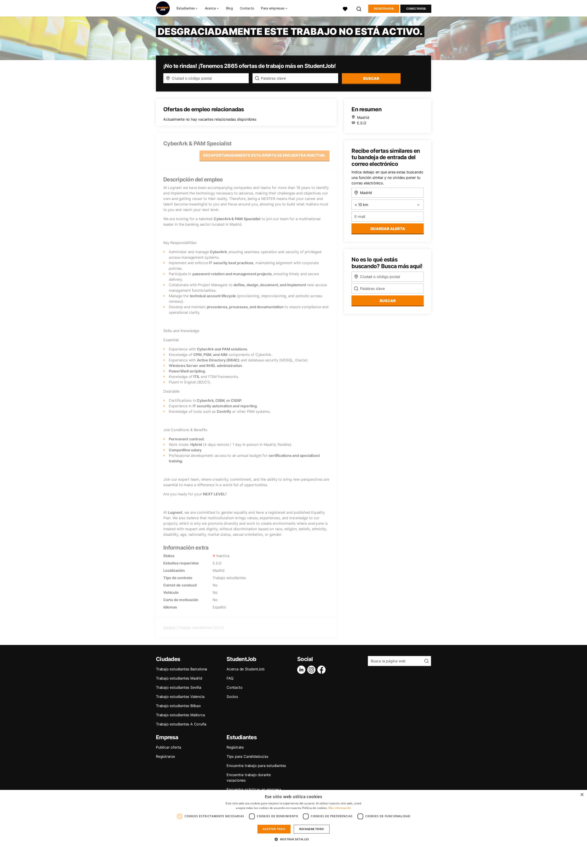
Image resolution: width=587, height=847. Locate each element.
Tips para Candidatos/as (247, 756)
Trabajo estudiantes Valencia (180, 696)
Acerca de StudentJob (246, 669)
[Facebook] (322, 670)
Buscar (371, 78)
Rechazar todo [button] (311, 829)
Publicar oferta (168, 747)
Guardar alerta (387, 228)
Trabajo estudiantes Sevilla (178, 687)
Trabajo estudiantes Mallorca (180, 715)
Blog (229, 8)
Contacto (247, 8)
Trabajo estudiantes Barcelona (181, 669)
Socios (232, 696)
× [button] (582, 795)
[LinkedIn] (302, 670)
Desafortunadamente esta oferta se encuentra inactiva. (264, 155)
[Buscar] (359, 8)
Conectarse (416, 8)
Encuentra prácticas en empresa (254, 789)
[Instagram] (312, 670)
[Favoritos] (345, 8)
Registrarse (384, 8)
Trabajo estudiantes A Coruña (181, 724)
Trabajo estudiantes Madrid (179, 678)
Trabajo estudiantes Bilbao (178, 705)
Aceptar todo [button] (274, 829)
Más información (339, 808)
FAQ (230, 678)
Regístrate (235, 747)
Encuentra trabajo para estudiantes (256, 765)
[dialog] (293, 818)
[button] (293, 839)
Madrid (169, 627)
